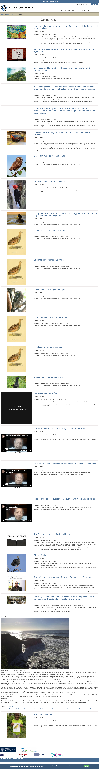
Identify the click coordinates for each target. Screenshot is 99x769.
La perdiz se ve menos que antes (49, 259)
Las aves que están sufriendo (47, 393)
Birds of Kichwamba (43, 714)
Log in (94, 4)
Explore (60, 10)
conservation (11, 706)
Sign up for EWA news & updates (8, 758)
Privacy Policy (30, 761)
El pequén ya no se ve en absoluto (49, 155)
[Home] (17, 8)
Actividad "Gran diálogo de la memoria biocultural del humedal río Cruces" (63, 133)
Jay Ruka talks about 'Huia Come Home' (52, 533)
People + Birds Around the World (49, 1)
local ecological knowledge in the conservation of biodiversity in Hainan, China (62, 69)
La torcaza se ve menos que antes (49, 229)
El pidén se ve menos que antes (48, 376)
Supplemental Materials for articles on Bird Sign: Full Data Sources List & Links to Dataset (66, 27)
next (48, 743)
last (52, 743)
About (67, 10)
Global (9, 708)
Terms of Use (39, 766)
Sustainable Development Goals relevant (28, 708)
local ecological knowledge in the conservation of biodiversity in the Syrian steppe (64, 50)
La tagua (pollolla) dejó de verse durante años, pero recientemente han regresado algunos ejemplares (66, 214)
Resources (75, 10)
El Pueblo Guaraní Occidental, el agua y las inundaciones (60, 428)
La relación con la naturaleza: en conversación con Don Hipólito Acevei (66, 463)
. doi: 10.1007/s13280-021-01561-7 (44, 704)
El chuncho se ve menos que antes (49, 289)
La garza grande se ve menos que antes (52, 317)
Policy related (58, 708)
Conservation (20, 14)
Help (82, 10)
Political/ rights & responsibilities (46, 708)
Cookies (37, 761)
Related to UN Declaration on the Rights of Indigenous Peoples (77, 708)
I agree (86, 766)
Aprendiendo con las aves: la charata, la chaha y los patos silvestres (64, 498)
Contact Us (24, 758)
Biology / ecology (10, 14)
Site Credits (43, 761)
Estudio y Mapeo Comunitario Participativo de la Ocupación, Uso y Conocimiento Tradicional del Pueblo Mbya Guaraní (64, 597)
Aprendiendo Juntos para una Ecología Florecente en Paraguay (62, 577)
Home (2, 14)
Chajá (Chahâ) (40, 555)
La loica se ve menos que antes (48, 346)
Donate (89, 10)
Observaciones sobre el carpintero (49, 181)
